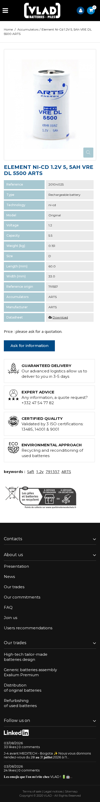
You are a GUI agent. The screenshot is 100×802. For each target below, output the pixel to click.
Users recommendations (28, 627)
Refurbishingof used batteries (20, 703)
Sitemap (71, 791)
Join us (10, 617)
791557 (52, 471)
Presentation (16, 566)
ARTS (66, 471)
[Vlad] (42, 10)
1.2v (40, 471)
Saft (30, 471)
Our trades (14, 586)
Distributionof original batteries (22, 688)
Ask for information (29, 345)
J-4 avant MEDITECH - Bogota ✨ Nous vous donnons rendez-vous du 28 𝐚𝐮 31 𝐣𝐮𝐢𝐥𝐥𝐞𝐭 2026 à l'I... (47, 755)
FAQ (8, 607)
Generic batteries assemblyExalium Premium (30, 672)
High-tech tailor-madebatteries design (25, 657)
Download (60, 317)
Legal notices (53, 791)
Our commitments (22, 597)
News (9, 576)
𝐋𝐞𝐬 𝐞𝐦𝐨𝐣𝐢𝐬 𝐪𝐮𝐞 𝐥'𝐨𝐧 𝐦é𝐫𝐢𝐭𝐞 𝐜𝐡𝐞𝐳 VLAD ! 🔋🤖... (38, 777)
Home (8, 29)
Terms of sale (32, 791)
